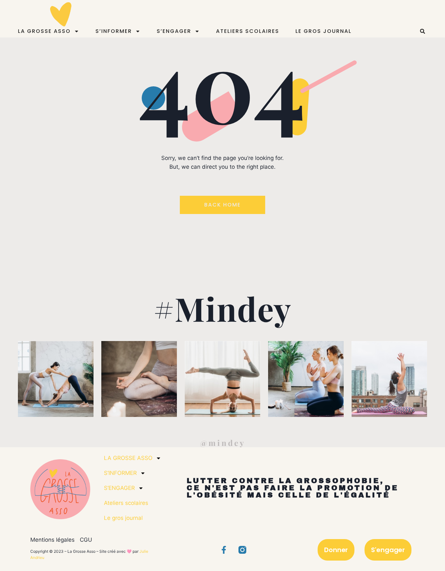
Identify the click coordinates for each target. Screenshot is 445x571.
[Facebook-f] (224, 550)
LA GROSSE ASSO (44, 31)
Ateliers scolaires (247, 31)
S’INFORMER (113, 31)
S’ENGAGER (174, 31)
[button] (422, 31)
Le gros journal (323, 31)
